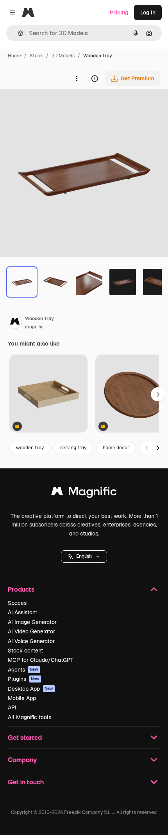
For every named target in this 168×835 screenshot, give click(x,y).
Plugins (23, 679)
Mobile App (22, 698)
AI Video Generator (31, 631)
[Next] (158, 448)
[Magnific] (84, 493)
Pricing (119, 12)
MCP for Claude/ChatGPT (40, 659)
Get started (25, 737)
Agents (23, 669)
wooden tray (30, 448)
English (84, 556)
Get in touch (26, 782)
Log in (147, 12)
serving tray (73, 448)
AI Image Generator (32, 622)
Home (14, 56)
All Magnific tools (29, 717)
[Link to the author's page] (15, 323)
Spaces (17, 602)
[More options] (76, 78)
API (12, 707)
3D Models (63, 56)
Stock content (25, 650)
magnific (34, 327)
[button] (84, 556)
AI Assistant (22, 612)
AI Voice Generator (31, 641)
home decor (116, 448)
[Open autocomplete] (17, 33)
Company (22, 759)
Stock (36, 56)
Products (21, 589)
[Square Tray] (48, 394)
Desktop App (30, 688)
